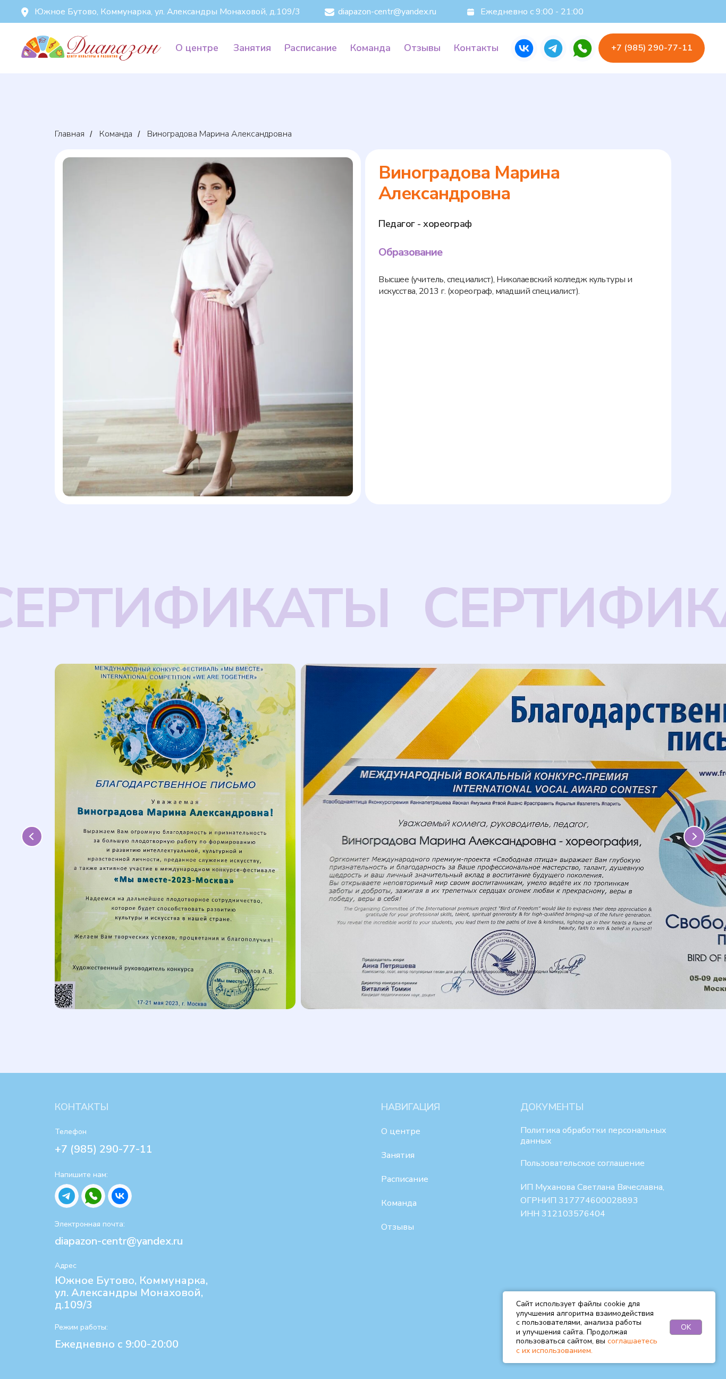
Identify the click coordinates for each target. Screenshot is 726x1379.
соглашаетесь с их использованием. (586, 1346)
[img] (524, 48)
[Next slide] (694, 836)
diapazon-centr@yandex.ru (119, 1241)
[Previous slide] (32, 836)
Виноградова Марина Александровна (219, 134)
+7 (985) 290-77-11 (104, 1149)
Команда (115, 134)
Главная (70, 134)
